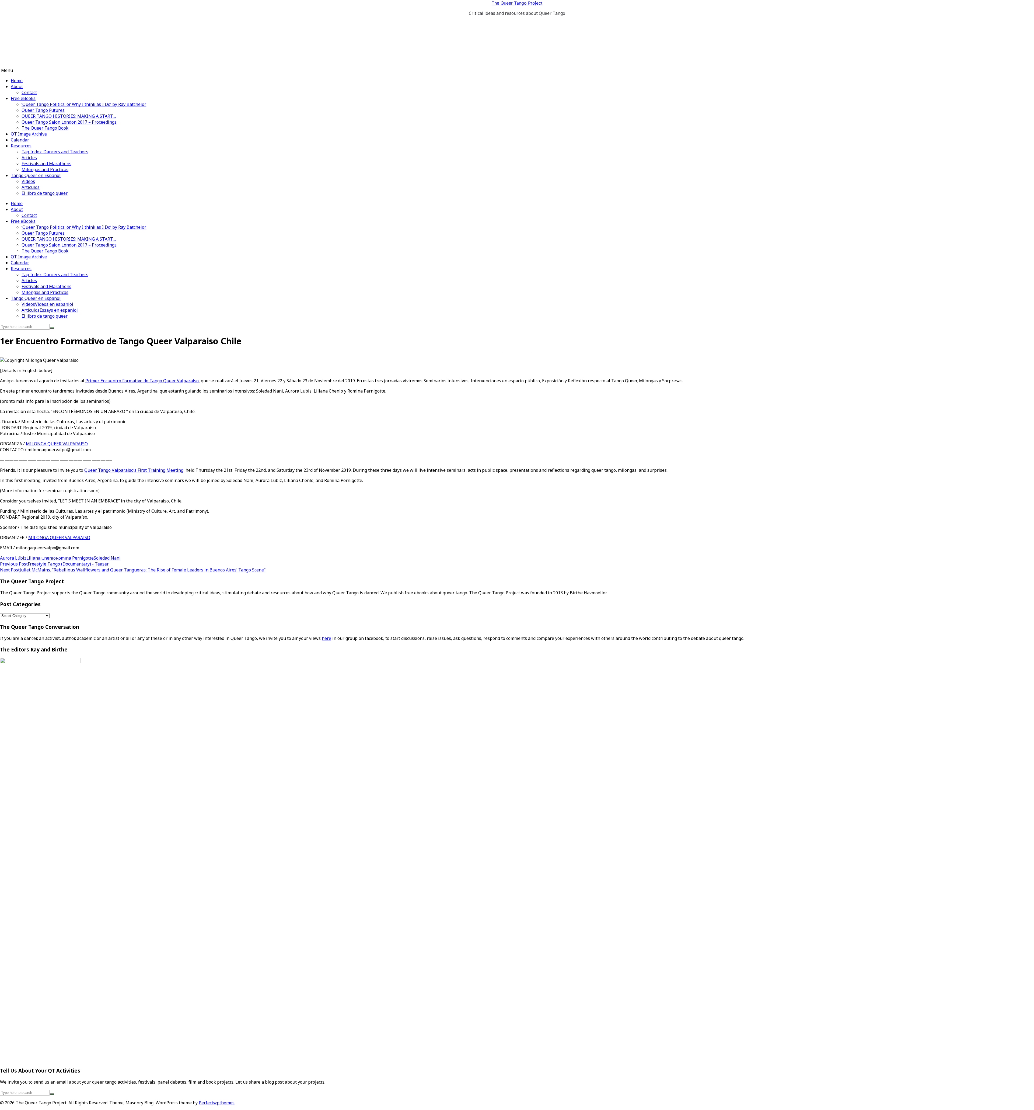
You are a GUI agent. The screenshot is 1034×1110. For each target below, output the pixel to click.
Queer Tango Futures (43, 110)
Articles (29, 158)
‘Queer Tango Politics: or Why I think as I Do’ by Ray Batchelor (84, 104)
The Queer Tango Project (517, 3)
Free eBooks (23, 98)
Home (17, 81)
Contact (29, 92)
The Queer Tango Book (45, 128)
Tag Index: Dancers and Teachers (55, 152)
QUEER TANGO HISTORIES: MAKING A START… (69, 116)
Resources (21, 146)
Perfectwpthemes (217, 1103)
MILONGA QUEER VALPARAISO (57, 444)
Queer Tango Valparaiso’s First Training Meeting (133, 470)
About (17, 86)
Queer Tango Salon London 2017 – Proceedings (69, 122)
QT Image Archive (29, 134)
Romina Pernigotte (75, 558)
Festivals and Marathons (46, 163)
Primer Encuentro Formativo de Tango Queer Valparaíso (142, 381)
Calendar (20, 140)
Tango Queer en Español (36, 175)
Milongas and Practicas (45, 169)
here (326, 638)
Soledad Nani (107, 558)
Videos (28, 181)
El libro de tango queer (45, 193)
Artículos (31, 187)
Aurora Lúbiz (13, 558)
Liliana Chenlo (41, 558)
